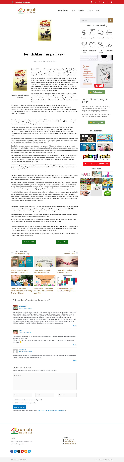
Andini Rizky (23, 306)
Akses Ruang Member (23, 2)
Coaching (81, 10)
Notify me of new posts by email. (25, 403)
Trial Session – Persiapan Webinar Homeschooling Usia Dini (43, 291)
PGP (73, 10)
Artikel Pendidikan (52, 61)
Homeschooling (63, 10)
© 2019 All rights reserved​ (19, 459)
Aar (20, 330)
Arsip (89, 10)
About (98, 10)
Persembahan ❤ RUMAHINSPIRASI (103, 459)
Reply (75, 326)
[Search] (110, 20)
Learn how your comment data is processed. (52, 410)
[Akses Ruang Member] (13, 2)
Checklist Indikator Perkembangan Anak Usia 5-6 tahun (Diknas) (22, 291)
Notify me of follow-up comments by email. (28, 400)
